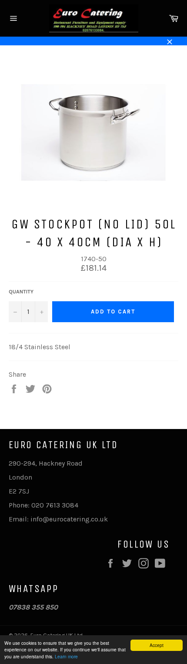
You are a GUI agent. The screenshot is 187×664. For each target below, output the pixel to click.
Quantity (21, 292)
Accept (157, 645)
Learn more (66, 656)
